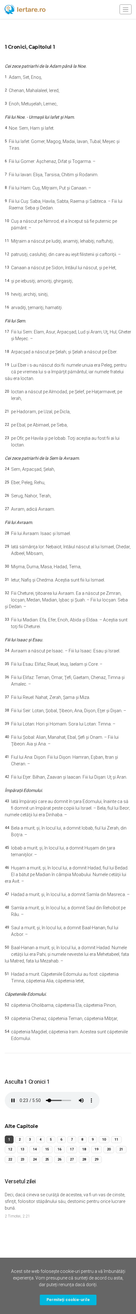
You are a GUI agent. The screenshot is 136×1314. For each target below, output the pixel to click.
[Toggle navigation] (126, 9)
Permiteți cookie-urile (68, 1299)
